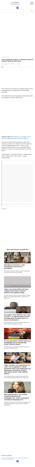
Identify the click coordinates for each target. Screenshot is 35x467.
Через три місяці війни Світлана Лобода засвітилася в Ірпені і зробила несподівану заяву (16, 290)
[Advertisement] (17, 34)
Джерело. (4, 208)
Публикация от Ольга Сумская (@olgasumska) (15, 204)
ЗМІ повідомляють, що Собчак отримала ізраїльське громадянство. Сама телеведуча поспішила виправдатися (16, 397)
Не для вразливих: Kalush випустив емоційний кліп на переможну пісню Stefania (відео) (17, 342)
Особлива (15, 2)
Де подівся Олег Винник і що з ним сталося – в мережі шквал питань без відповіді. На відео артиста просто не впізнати (17, 317)
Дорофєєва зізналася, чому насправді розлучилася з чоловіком (14, 266)
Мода (18, 64)
